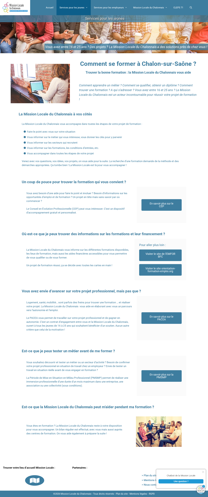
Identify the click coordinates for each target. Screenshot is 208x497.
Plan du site (122, 493)
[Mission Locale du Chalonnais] (15, 7)
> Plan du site (149, 475)
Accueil (49, 7)
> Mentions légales (152, 480)
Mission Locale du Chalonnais (148, 7)
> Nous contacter (152, 484)
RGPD (152, 493)
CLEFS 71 (178, 7)
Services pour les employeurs (109, 7)
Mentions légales (138, 493)
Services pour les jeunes (72, 7)
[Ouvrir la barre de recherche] (190, 7)
